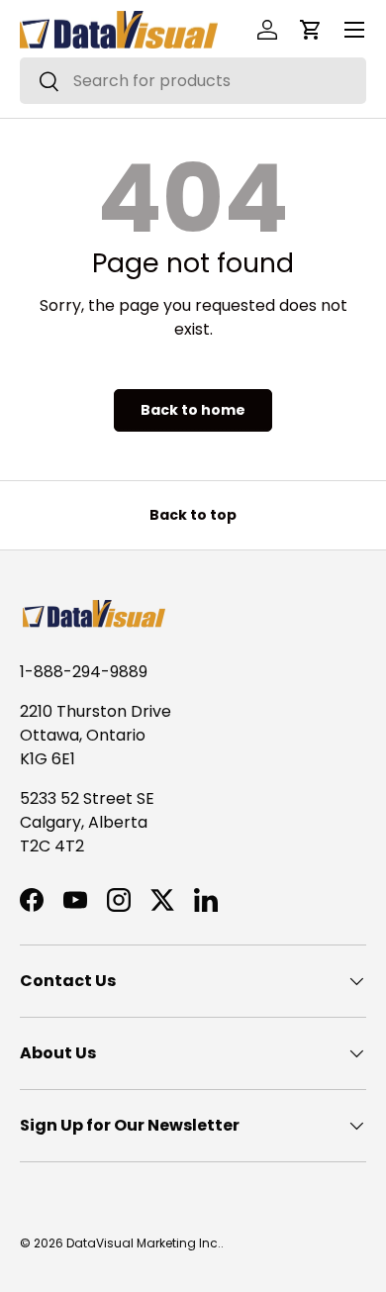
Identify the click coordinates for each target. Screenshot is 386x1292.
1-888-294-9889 (83, 671)
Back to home (193, 410)
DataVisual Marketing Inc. (143, 1243)
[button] (311, 29)
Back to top (193, 515)
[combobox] (193, 80)
